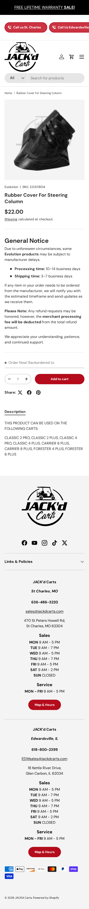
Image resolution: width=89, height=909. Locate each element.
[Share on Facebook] (29, 392)
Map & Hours (45, 705)
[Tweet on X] (20, 392)
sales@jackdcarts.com (44, 611)
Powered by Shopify (46, 898)
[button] (72, 57)
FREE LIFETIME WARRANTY (44, 7)
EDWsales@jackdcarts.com (44, 758)
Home (8, 93)
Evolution (11, 187)
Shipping (11, 219)
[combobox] (44, 78)
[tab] (15, 411)
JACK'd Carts (23, 898)
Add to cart (59, 379)
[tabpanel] (44, 438)
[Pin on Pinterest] (38, 392)
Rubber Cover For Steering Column (39, 93)
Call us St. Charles (27, 27)
